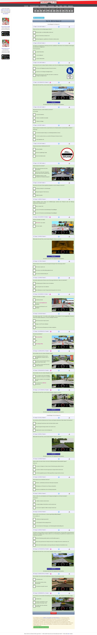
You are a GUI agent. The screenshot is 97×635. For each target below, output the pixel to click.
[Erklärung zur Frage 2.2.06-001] (59, 434)
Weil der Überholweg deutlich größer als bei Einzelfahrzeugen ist (47, 538)
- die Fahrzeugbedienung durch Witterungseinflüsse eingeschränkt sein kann (50, 472)
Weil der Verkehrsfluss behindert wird (43, 35)
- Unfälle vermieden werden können (42, 500)
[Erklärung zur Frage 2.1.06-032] (59, 530)
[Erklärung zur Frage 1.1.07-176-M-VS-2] (59, 390)
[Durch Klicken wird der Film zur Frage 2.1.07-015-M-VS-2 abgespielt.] (63, 559)
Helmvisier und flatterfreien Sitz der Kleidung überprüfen (46, 489)
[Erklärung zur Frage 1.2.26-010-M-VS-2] (59, 370)
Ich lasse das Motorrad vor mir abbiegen (41, 307)
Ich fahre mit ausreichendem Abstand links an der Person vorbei (43, 361)
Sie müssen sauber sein (40, 266)
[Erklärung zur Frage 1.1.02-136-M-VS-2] (59, 82)
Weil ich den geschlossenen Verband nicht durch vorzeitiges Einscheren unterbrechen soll (52, 541)
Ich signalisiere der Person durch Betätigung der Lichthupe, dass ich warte (42, 357)
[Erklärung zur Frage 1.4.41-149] (59, 62)
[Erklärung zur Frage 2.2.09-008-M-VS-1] (59, 593)
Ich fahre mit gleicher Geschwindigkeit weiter (43, 380)
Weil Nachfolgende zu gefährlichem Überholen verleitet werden (47, 39)
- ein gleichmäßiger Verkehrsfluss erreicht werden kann (46, 504)
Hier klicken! (5, 13)
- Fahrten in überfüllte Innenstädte (42, 117)
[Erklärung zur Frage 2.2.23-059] (59, 459)
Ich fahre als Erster (39, 299)
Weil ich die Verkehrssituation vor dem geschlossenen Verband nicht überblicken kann (51, 544)
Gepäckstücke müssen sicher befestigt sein (44, 430)
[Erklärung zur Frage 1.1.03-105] (59, 183)
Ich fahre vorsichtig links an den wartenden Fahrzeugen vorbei (41, 602)
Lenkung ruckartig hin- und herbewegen (43, 188)
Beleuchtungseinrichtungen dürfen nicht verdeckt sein (45, 426)
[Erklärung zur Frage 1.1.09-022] (59, 199)
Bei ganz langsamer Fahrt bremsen (42, 191)
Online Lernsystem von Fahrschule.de (51, 617)
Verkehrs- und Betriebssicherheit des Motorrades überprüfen (47, 482)
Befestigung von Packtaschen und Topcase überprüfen (46, 486)
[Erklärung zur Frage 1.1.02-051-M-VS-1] (59, 351)
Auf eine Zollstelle (39, 149)
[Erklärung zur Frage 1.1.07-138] (59, 163)
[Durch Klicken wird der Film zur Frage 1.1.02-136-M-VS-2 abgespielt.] (63, 93)
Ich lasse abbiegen (41, 303)
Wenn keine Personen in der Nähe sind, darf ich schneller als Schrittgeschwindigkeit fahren (47, 75)
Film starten (53, 102)
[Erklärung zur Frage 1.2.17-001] (59, 261)
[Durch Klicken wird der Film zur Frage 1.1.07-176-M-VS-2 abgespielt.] (63, 400)
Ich (36, 340)
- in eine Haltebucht (39, 55)
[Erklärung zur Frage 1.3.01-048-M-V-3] (59, 294)
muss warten (40, 222)
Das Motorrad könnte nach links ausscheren (42, 169)
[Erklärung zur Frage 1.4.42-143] (59, 143)
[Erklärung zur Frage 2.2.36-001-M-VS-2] (59, 573)
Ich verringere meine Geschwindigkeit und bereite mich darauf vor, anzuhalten (43, 376)
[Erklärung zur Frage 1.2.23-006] (59, 277)
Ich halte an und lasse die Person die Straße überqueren (42, 365)
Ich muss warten (39, 226)
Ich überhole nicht (39, 579)
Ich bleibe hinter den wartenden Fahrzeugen (41, 606)
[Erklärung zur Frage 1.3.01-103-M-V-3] (59, 217)
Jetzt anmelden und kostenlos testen (40, 627)
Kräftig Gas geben (39, 195)
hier (68, 633)
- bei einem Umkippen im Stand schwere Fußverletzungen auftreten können (50, 466)
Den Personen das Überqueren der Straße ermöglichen (46, 327)
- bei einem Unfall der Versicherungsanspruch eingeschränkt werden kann (49, 469)
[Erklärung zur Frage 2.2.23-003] (59, 477)
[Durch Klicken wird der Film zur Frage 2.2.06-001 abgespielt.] (63, 444)
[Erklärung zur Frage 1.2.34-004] (59, 236)
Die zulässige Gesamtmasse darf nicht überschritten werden (47, 423)
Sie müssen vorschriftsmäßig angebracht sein (44, 270)
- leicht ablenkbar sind (40, 139)
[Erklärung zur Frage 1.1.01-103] (59, 26)
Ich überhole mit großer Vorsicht (42, 586)
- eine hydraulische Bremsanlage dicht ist (43, 522)
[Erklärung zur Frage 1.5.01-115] (59, 107)
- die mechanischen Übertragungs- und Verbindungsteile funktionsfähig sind (49, 525)
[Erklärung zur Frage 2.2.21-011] (59, 417)
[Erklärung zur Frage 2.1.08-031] (59, 493)
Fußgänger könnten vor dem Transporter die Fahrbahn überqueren (43, 176)
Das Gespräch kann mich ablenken (42, 286)
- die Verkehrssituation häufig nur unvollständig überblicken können (48, 132)
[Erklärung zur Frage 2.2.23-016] (59, 512)
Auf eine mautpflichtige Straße (41, 152)
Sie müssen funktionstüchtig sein (42, 273)
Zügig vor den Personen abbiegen (42, 323)
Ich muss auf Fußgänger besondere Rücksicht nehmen (46, 68)
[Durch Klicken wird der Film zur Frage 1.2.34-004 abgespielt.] (63, 247)
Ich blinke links (38, 598)
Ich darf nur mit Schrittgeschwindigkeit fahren (44, 71)
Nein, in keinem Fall (39, 206)
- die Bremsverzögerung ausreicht (42, 519)
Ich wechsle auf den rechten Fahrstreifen (41, 583)
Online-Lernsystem (5, 9)
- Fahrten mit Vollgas (39, 121)
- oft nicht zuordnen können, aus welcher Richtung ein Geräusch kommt (49, 136)
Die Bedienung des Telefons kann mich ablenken (45, 283)
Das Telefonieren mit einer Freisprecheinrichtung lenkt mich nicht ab (48, 290)
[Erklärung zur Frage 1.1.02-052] (59, 125)
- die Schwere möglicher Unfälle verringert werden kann (46, 507)
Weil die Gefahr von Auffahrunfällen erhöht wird (44, 32)
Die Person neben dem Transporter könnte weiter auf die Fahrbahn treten (42, 173)
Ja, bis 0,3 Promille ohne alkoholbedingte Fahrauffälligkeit (46, 209)
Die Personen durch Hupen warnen (42, 320)
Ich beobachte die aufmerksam (41, 383)
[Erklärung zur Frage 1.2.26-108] (59, 313)
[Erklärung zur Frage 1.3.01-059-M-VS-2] (59, 331)
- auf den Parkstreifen (40, 51)
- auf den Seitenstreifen (40, 58)
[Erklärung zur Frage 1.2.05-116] (59, 43)
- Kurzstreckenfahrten (40, 114)
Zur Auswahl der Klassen (39, 17)
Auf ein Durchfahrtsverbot (40, 155)
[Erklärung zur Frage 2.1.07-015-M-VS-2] (59, 549)
